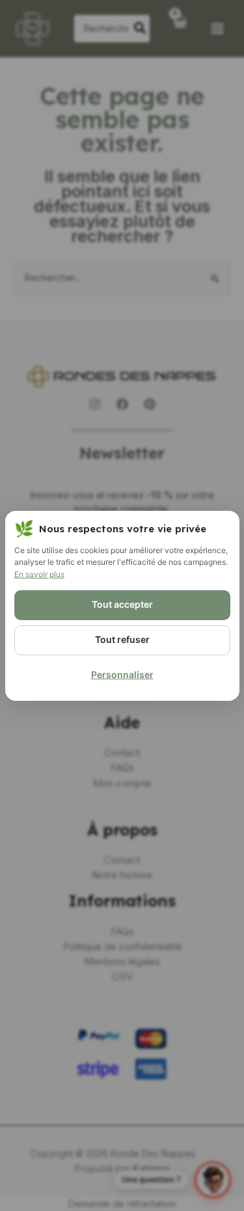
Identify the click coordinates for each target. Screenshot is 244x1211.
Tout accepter (122, 604)
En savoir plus (39, 574)
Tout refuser (122, 639)
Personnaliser (122, 674)
